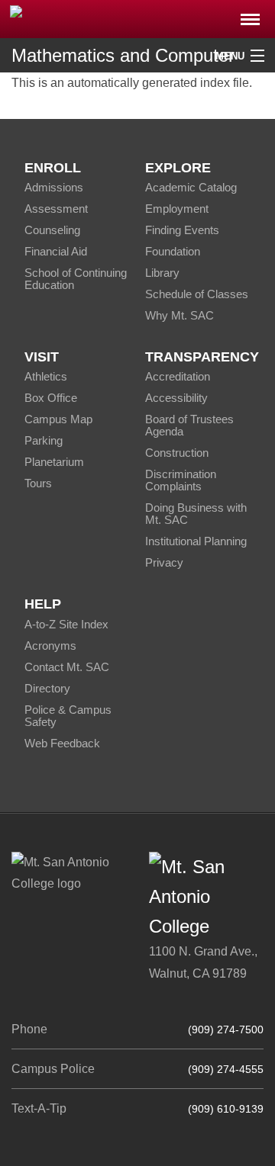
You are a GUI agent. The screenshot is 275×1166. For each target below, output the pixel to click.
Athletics (45, 376)
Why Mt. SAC (179, 315)
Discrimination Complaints (180, 480)
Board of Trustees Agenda (189, 425)
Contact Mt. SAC (66, 666)
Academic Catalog (191, 187)
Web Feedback (62, 743)
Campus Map (58, 419)
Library (162, 272)
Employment (177, 208)
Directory (47, 688)
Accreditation (177, 376)
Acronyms (50, 645)
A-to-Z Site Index (66, 624)
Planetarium (54, 461)
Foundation (172, 251)
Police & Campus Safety (68, 715)
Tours (38, 483)
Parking (43, 440)
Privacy (164, 562)
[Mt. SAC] (137, 18)
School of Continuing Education (75, 278)
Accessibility (176, 397)
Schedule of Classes (196, 293)
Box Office (50, 397)
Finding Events (182, 229)
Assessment (56, 208)
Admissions (53, 187)
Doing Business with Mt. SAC (196, 513)
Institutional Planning (196, 541)
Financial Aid (55, 251)
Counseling (52, 229)
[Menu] (250, 14)
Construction (177, 452)
